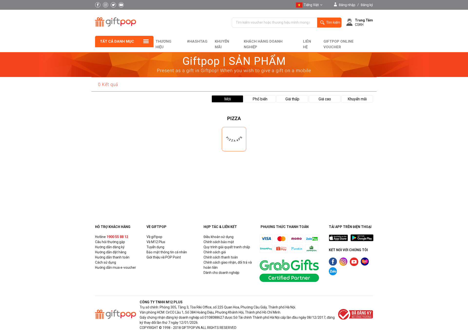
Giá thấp (292, 99)
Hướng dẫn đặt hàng (110, 252)
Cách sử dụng (105, 262)
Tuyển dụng (155, 247)
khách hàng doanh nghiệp (263, 44)
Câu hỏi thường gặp (110, 242)
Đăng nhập (347, 5)
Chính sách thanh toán (221, 257)
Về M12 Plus (155, 242)
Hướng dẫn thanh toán (112, 257)
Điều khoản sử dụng (219, 237)
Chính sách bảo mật (219, 242)
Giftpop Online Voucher (338, 44)
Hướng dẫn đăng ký (110, 247)
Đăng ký (367, 5)
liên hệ (307, 44)
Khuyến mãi (222, 44)
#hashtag (197, 41)
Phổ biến (260, 99)
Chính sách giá (215, 252)
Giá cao (325, 99)
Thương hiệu (163, 44)
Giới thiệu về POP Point (163, 257)
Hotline (111, 237)
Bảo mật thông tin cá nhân (166, 252)
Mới (227, 99)
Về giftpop (154, 237)
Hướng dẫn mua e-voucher (115, 267)
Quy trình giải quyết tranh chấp (227, 247)
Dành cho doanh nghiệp (221, 273)
